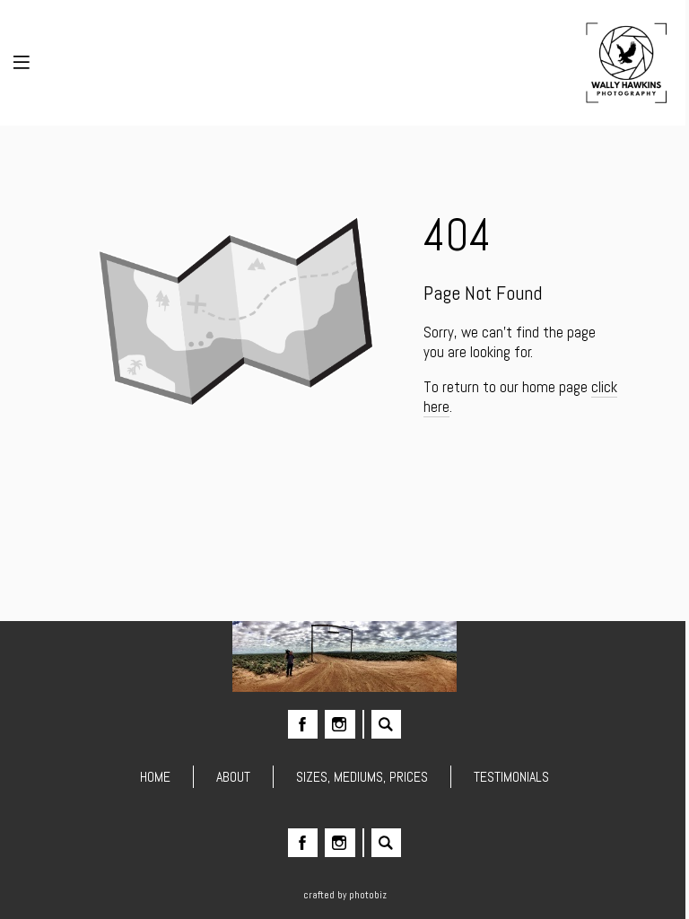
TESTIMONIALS (511, 776)
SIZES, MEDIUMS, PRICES (362, 776)
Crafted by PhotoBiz (345, 894)
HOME (155, 776)
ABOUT (233, 776)
